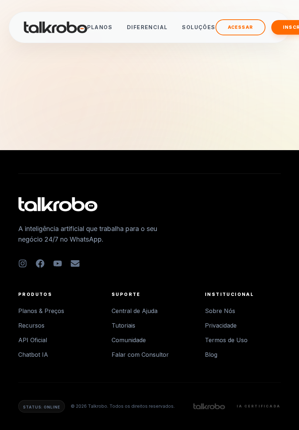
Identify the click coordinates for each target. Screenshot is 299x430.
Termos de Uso (226, 340)
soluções (198, 27)
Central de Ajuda (135, 310)
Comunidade (129, 340)
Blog (211, 354)
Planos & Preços (41, 310)
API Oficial (32, 340)
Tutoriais (123, 325)
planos (99, 27)
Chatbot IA (33, 354)
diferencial (147, 27)
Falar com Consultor (140, 354)
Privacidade (221, 325)
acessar (240, 27)
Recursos (31, 325)
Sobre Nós (220, 310)
